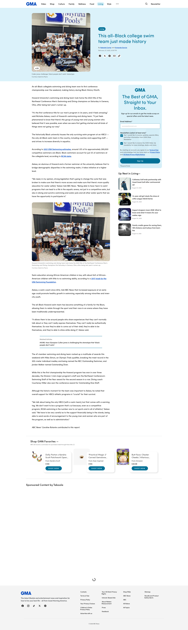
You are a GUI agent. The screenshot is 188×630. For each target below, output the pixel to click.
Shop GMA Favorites (43, 441)
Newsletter (155, 4)
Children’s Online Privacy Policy (86, 608)
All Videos (126, 603)
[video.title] (61, 42)
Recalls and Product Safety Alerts (151, 597)
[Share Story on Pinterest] (109, 56)
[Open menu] (117, 4)
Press (104, 607)
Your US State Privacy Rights (109, 593)
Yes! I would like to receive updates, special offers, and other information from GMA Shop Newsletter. (141, 137)
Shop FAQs (127, 592)
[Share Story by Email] (114, 56)
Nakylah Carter (105, 47)
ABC (124, 600)
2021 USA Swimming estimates (57, 149)
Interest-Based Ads (108, 598)
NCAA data (66, 156)
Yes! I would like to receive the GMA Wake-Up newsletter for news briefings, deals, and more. (140, 144)
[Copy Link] (119, 56)
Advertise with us (86, 613)
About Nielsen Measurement (107, 602)
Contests (83, 592)
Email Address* (126, 121)
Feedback (105, 611)
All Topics (126, 607)
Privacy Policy (155, 152)
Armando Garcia (121, 47)
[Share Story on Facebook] (100, 56)
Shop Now (53, 468)
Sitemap (147, 592)
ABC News (126, 596)
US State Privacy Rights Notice (134, 154)
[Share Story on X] (105, 56)
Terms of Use (153, 150)
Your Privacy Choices (87, 603)
